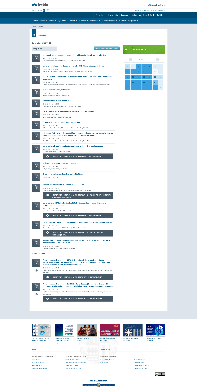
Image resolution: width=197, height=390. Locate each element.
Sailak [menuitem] (52, 20)
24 (144, 82)
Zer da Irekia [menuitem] (113, 15)
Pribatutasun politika (140, 368)
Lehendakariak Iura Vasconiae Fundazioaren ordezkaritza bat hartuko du (73, 146)
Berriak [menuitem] (72, 20)
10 (144, 72)
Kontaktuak (138, 10)
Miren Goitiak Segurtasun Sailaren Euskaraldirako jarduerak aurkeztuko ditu (74, 55)
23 (138, 82)
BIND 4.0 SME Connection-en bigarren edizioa (61, 122)
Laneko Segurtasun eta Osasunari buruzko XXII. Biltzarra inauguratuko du (73, 66)
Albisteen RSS (36, 359)
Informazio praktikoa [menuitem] (108, 356)
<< (33, 10)
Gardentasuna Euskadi (72, 359)
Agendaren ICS (37, 365)
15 (133, 77)
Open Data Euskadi (71, 365)
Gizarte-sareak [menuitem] (109, 20)
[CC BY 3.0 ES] (160, 374)
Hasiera (34, 26)
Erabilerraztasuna (147, 10)
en (41, 10)
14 (127, 77)
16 (138, 77)
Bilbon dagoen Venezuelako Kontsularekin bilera (63, 174)
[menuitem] (135, 15)
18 (149, 77)
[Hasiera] (40, 4)
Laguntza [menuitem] (124, 15)
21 (127, 82)
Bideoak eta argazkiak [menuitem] (89, 20)
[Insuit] (44, 10)
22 (133, 82)
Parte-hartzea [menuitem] (39, 20)
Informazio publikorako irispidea (75, 362)
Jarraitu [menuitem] (101, 15)
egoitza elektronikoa (159, 10)
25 (149, 82)
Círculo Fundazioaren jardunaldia (56, 90)
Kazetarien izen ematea (39, 368)
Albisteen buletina (38, 362)
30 (138, 88)
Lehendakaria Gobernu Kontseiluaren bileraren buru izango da (68, 111)
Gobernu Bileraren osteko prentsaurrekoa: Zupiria (63, 185)
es (35, 10)
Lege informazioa (139, 359)
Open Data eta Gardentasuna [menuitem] (75, 356)
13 (160, 72)
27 (160, 82)
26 (155, 82)
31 (127, 66)
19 (155, 77)
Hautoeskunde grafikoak (73, 368)
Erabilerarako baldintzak (141, 365)
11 (149, 72)
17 (144, 77)
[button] (44, 49)
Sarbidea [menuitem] (160, 15)
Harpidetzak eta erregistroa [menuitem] (42, 356)
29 (133, 88)
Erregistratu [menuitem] (147, 15)
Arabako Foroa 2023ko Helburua (56, 100)
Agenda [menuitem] (61, 20)
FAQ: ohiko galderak (107, 359)
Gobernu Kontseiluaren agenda (106, 48)
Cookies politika (138, 362)
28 (127, 88)
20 (160, 77)
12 (155, 72)
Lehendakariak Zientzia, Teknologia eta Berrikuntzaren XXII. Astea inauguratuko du (77, 222)
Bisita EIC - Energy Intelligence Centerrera (60, 163)
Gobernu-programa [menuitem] (128, 20)
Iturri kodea (104, 362)
